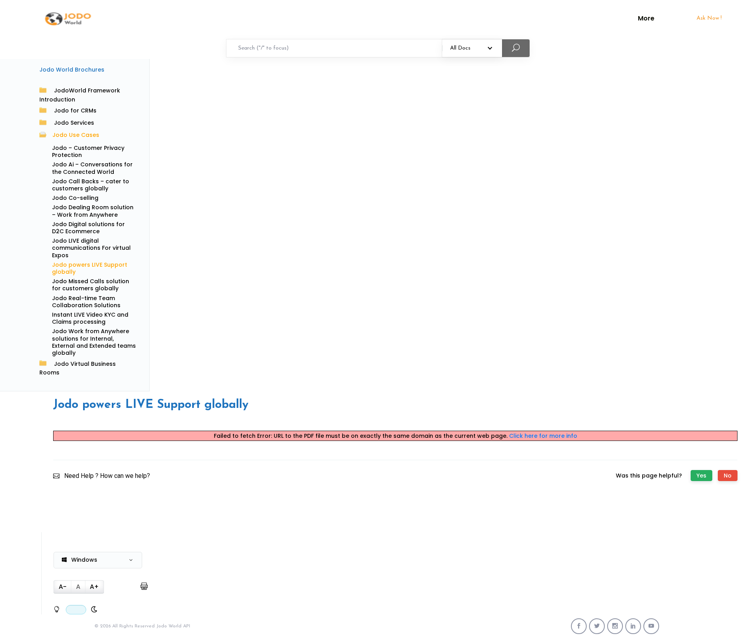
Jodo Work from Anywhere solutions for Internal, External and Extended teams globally (94, 342)
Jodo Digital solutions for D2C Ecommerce (88, 227)
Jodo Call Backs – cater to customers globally (90, 184)
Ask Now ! (709, 18)
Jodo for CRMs (75, 110)
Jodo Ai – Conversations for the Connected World (92, 167)
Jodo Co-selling (75, 198)
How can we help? (125, 475)
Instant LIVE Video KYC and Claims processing (90, 318)
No (728, 475)
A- (63, 586)
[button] (98, 560)
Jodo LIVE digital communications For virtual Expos (91, 248)
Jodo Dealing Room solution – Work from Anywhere (92, 210)
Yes (701, 475)
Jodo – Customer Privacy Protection (88, 151)
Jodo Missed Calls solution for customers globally (90, 284)
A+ (94, 586)
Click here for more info (543, 436)
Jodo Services (74, 123)
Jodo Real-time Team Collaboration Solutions (86, 301)
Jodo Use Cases (75, 135)
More (646, 18)
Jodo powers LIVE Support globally (89, 268)
